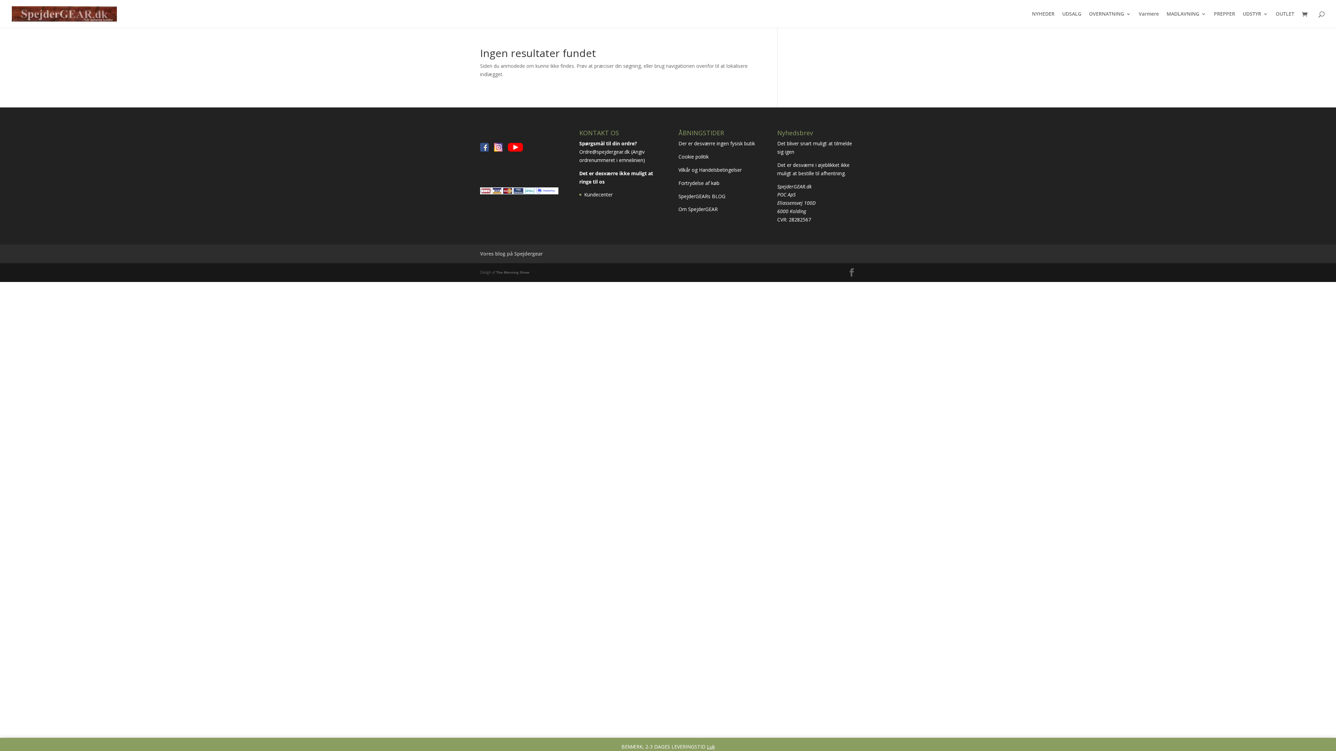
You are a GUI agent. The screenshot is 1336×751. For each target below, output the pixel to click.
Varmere (1149, 14)
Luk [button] (711, 746)
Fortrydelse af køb (699, 183)
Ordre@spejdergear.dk (604, 151)
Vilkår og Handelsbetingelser (710, 170)
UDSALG (1071, 14)
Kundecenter (598, 194)
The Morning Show (513, 272)
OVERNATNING (1106, 14)
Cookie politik (694, 156)
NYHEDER (1043, 14)
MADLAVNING (1183, 14)
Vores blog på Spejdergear (511, 253)
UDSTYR (1252, 14)
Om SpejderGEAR (698, 209)
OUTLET (1285, 14)
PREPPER (1224, 14)
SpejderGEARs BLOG (701, 196)
